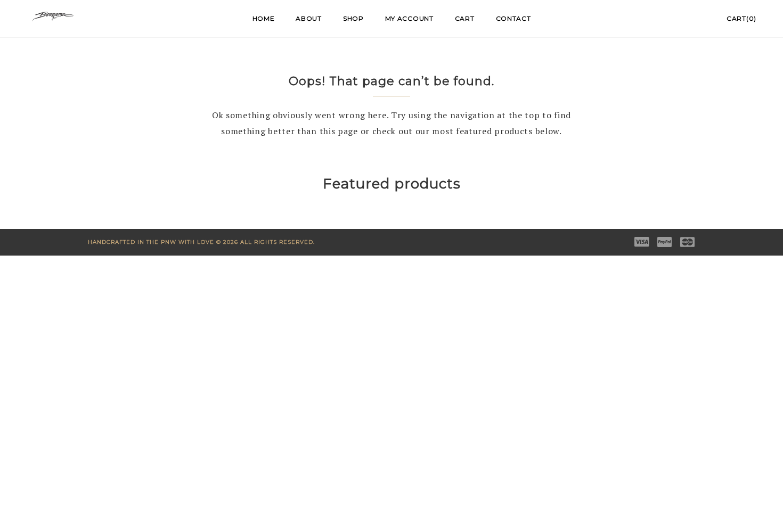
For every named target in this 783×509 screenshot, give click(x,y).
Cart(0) (741, 18)
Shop (353, 18)
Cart (465, 18)
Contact (513, 18)
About (309, 18)
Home (263, 18)
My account (409, 18)
